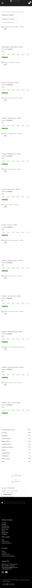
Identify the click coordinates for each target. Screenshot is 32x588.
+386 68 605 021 (6, 569)
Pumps (4, 433)
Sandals (4, 435)
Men (3, 462)
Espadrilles (6, 453)
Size (3, 51)
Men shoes (6, 459)
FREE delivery (5, 57)
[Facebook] (6, 572)
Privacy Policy (6, 554)
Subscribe (7, 494)
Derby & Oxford (7, 447)
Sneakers (5, 456)
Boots (4, 450)
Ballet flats (6, 441)
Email (4, 491)
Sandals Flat (6, 444)
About (4, 551)
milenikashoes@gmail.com (10, 567)
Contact (4, 553)
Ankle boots (6, 438)
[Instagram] (3, 572)
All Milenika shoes (8, 430)
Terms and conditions (8, 556)
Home (3, 12)
